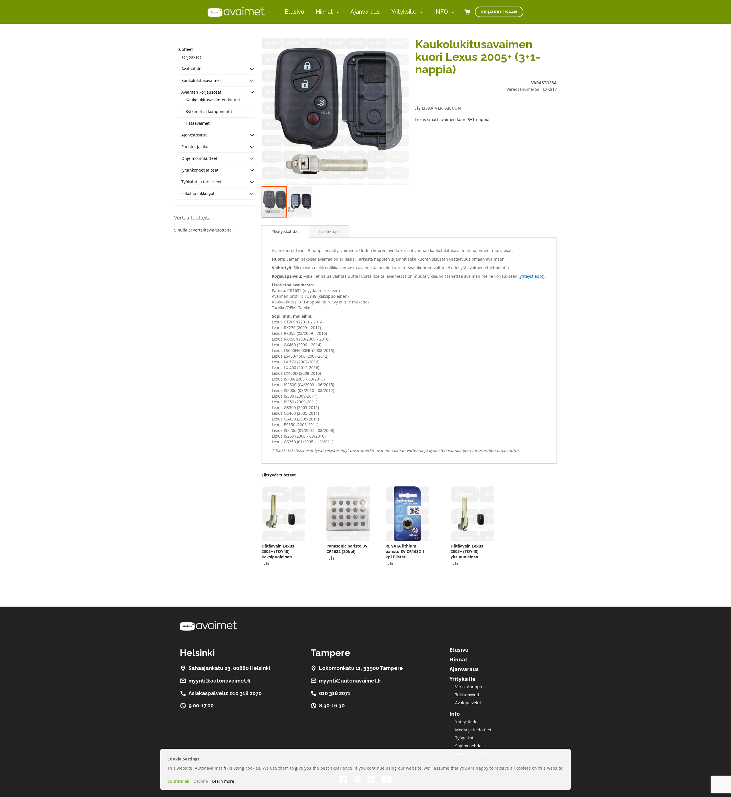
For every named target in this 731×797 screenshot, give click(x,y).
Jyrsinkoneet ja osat (199, 170)
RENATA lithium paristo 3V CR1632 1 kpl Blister (404, 551)
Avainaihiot (192, 68)
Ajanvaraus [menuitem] (365, 11)
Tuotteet (185, 49)
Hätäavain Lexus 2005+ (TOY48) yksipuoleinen (467, 551)
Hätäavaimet (198, 123)
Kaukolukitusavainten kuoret (213, 99)
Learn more (223, 781)
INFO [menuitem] (441, 11)
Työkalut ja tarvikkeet (201, 181)
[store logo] (236, 12)
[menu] (369, 12)
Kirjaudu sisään (499, 12)
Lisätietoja (329, 231)
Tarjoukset (191, 57)
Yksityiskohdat (285, 231)
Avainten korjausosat (201, 92)
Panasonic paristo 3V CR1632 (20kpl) (346, 548)
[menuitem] (336, 12)
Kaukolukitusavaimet (201, 80)
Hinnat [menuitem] (324, 11)
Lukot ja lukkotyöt (197, 193)
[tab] (285, 231)
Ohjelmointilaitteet (199, 158)
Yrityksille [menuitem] (404, 11)
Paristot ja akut (195, 146)
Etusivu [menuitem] (294, 11)
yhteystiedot (531, 276)
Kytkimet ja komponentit (209, 111)
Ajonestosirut (194, 135)
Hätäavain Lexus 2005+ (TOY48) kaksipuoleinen (278, 551)
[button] (397, 112)
